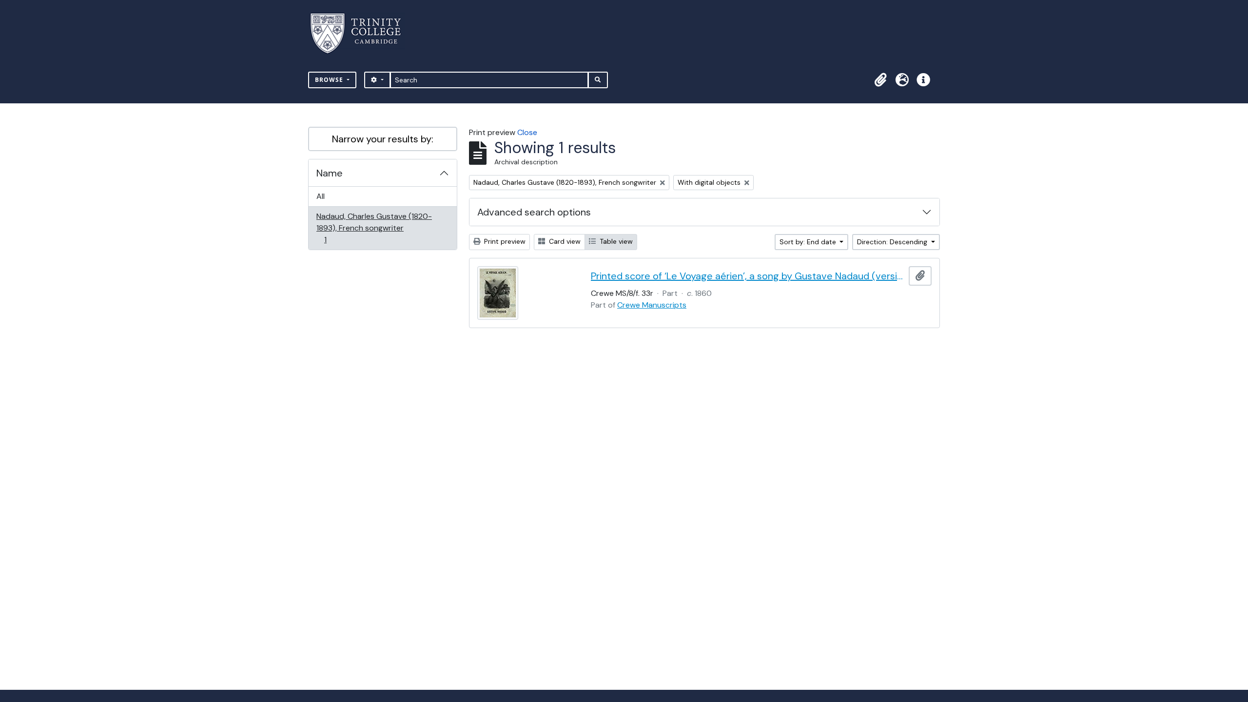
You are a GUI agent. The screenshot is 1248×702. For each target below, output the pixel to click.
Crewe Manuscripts (651, 305)
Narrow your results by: (382, 139)
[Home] (361, 33)
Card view (564, 241)
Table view (615, 241)
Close (527, 132)
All (320, 196)
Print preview (504, 241)
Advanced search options (534, 212)
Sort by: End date (809, 241)
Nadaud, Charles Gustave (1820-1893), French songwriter (374, 228)
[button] (880, 80)
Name (329, 173)
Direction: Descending (893, 241)
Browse (330, 80)
